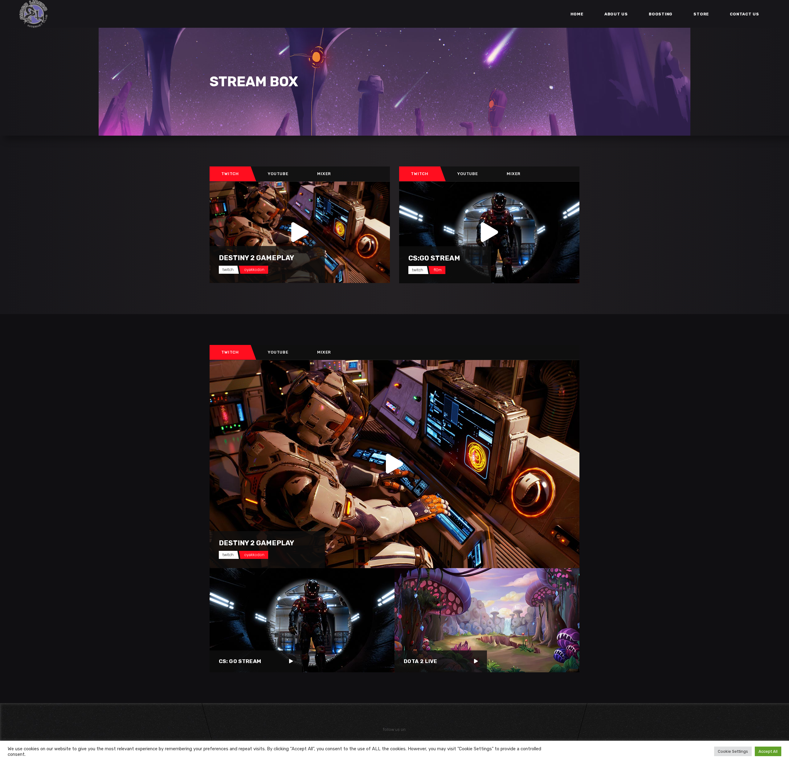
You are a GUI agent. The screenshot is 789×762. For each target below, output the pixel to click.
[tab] (230, 173)
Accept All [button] (768, 751)
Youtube (278, 173)
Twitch (230, 173)
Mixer (324, 173)
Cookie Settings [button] (733, 751)
